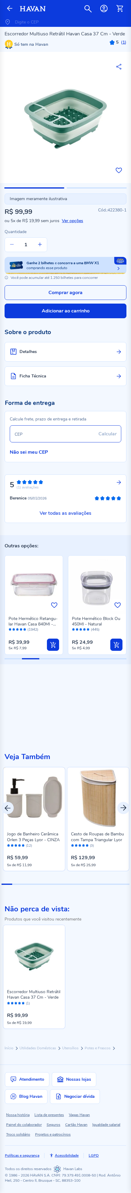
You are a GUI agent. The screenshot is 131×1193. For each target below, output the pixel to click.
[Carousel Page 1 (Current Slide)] (7, 884)
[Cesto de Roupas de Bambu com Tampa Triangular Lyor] (98, 798)
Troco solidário (18, 1134)
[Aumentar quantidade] (40, 244)
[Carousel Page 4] (39, 884)
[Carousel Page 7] (71, 884)
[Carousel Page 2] (17, 884)
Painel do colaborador (24, 1124)
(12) (29, 846)
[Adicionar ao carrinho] (53, 645)
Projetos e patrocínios (53, 1134)
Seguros (53, 1124)
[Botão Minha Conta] (104, 8)
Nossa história (18, 1114)
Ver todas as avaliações (65, 513)
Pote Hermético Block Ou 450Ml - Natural (96, 621)
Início (9, 1048)
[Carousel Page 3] (28, 884)
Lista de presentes (49, 1114)
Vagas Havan (79, 1114)
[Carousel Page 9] (92, 884)
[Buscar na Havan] (88, 8)
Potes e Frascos (98, 1048)
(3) (92, 846)
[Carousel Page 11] (113, 884)
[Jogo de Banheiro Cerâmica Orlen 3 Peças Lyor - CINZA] (34, 798)
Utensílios (71, 1048)
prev (8, 808)
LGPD (94, 1155)
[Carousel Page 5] (49, 884)
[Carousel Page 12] (124, 884)
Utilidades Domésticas (38, 1048)
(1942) (32, 629)
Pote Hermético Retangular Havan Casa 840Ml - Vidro (33, 624)
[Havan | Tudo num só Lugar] (33, 8)
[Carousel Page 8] (81, 884)
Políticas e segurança (22, 1155)
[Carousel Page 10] (102, 884)
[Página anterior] (9, 8)
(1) (28, 1003)
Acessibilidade (67, 1155)
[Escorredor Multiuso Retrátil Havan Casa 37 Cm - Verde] (34, 956)
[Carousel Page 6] (60, 884)
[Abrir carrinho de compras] (119, 8)
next (123, 808)
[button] (34, 188)
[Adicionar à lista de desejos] (119, 170)
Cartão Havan (76, 1124)
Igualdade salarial (106, 1124)
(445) (95, 629)
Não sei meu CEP (29, 452)
